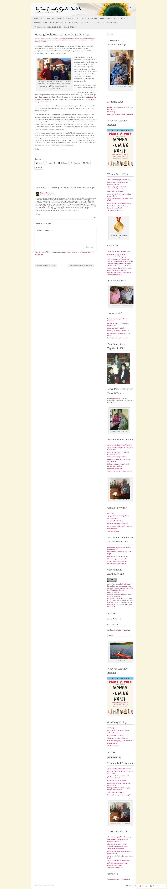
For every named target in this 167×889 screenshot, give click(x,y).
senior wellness (81, 40)
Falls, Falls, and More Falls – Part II (45, 265)
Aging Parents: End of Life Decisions (119, 203)
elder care (110, 261)
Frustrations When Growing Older (123, 261)
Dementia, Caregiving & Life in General (119, 526)
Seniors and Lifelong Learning (122, 272)
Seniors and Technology (115, 274)
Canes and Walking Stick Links (116, 457)
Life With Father (112, 529)
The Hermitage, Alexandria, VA (117, 559)
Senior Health (122, 268)
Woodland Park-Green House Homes (47, 27)
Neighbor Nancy (45, 193)
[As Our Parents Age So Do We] (73, 9)
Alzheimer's (111, 257)
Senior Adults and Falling (115, 469)
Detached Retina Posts (108, 18)
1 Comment (44, 41)
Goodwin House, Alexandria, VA (117, 556)
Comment (89, 247)
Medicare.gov (111, 112)
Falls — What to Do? (58, 22)
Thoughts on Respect (110, 22)
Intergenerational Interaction (122, 263)
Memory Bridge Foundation (116, 328)
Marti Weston (126, 584)
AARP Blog (110, 513)
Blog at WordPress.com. (42, 885)
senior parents (115, 270)
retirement (73, 40)
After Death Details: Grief (115, 191)
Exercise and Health (80, 38)
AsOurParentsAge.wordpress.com (118, 594)
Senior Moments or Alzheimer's (117, 338)
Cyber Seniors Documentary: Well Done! (81, 265)
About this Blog (47, 18)
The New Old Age (113, 531)
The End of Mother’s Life (115, 210)
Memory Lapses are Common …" (118, 331)
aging (40, 40)
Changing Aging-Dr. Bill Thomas (117, 523)
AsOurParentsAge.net (114, 596)
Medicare (129, 266)
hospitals (110, 263)
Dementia (127, 259)
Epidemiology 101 (40, 22)
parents (115, 268)
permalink (37, 41)
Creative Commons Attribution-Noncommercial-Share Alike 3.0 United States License (120, 588)
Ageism (63, 38)
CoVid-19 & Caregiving (89, 18)
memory (110, 268)
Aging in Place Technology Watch (118, 516)
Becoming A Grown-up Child (67, 18)
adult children (112, 251)
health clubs (89, 38)
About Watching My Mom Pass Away (119, 179)
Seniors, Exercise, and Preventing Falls (119, 471)
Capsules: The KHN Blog (115, 521)
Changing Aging (46, 40)
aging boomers (70, 38)
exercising (60, 40)
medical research (121, 266)
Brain (116, 257)
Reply (94, 217)
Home (36, 18)
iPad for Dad (73, 22)
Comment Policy (70, 27)
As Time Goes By (112, 518)
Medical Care (112, 266)
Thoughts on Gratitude (90, 22)
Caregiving (122, 257)
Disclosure (124, 18)
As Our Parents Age (123, 630)
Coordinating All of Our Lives (116, 259)
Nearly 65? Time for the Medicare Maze (120, 114)
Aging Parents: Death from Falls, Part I (119, 445)
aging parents (120, 254)
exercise (53, 40)
